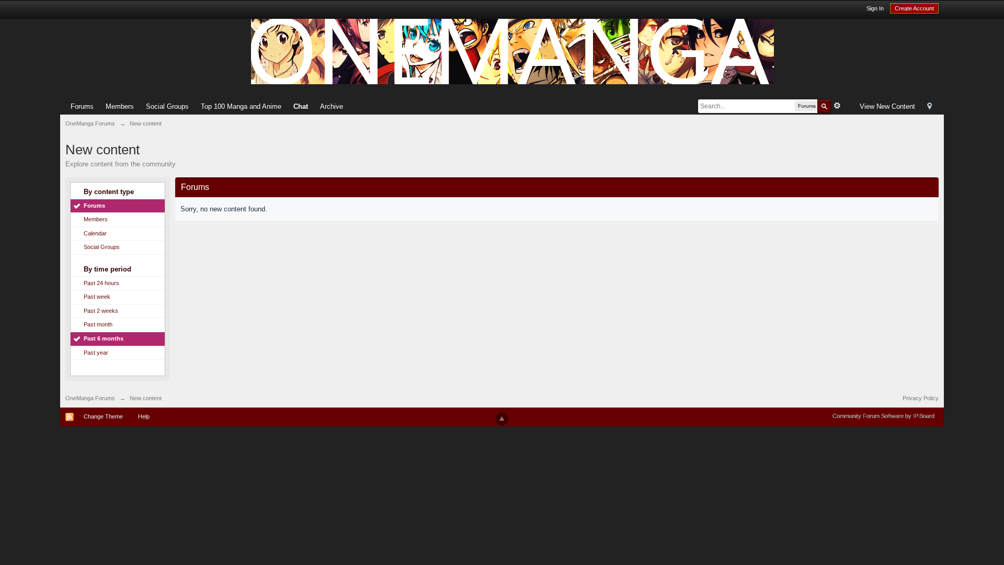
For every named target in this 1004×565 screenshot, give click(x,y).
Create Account (914, 8)
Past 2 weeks (101, 311)
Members (120, 106)
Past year (96, 352)
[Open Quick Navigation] (929, 107)
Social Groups (167, 106)
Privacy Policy (921, 398)
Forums (82, 106)
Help (144, 416)
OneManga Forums (90, 398)
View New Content (887, 106)
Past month (98, 324)
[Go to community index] (512, 51)
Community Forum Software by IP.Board (883, 416)
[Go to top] (502, 419)
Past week (97, 296)
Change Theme (103, 416)
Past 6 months (103, 338)
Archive (331, 106)
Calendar (95, 233)
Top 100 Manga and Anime (241, 106)
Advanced (837, 105)
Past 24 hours (101, 283)
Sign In (875, 8)
